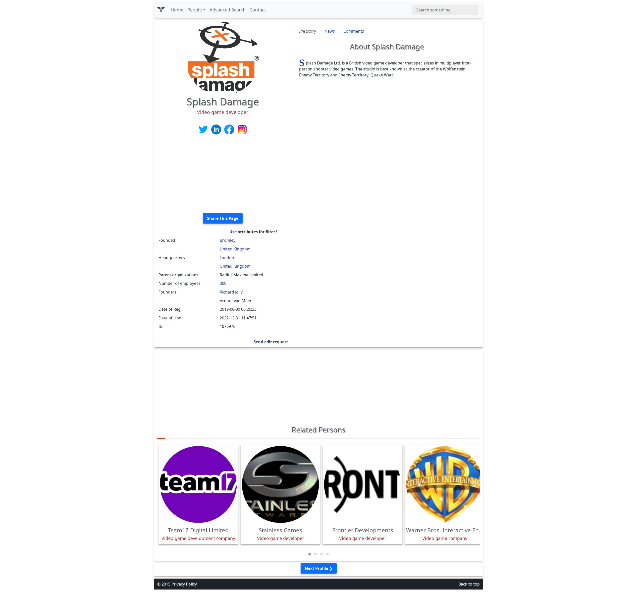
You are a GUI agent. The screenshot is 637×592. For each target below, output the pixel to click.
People (194, 10)
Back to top (469, 584)
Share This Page (222, 218)
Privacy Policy (184, 584)
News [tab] (329, 31)
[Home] (161, 10)
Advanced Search (228, 10)
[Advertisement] (222, 174)
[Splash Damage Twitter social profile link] (203, 129)
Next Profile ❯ (318, 568)
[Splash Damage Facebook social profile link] (229, 129)
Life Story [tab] (307, 31)
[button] (310, 554)
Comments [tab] (353, 31)
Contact (258, 10)
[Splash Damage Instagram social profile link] (242, 129)
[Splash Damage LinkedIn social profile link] (216, 129)
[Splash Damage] (222, 57)
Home (177, 10)
